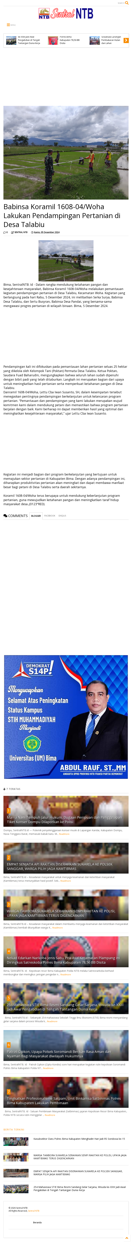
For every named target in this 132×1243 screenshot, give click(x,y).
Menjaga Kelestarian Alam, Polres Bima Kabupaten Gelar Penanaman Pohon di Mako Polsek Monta (28, 37)
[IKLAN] (66, 778)
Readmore (64, 834)
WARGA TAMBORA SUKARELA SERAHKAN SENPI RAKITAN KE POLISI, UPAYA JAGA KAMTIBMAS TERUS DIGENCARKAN (61, 913)
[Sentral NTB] (66, 17)
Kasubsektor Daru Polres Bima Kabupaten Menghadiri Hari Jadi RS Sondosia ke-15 (79, 1138)
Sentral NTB (33, 1210)
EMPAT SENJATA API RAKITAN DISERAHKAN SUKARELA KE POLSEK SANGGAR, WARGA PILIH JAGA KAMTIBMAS (59, 866)
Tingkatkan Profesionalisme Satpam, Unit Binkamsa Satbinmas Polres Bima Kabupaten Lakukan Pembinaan (64, 1100)
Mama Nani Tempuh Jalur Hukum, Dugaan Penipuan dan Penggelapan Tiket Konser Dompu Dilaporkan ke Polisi (64, 819)
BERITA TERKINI (13, 1129)
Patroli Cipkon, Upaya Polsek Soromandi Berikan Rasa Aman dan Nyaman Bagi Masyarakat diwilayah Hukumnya (59, 1053)
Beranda (37, 1222)
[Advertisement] (66, 77)
